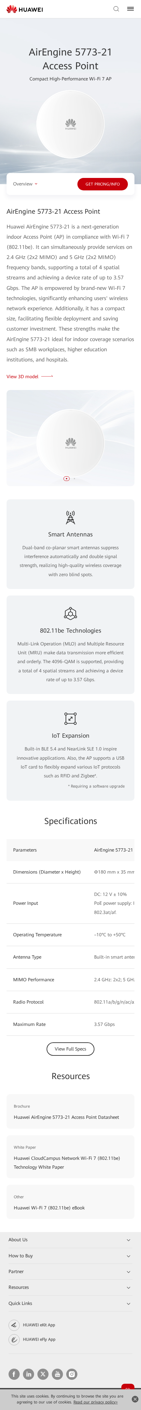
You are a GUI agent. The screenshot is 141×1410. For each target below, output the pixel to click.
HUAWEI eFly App (39, 1339)
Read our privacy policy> (95, 1402)
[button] (66, 478)
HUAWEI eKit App (39, 1325)
